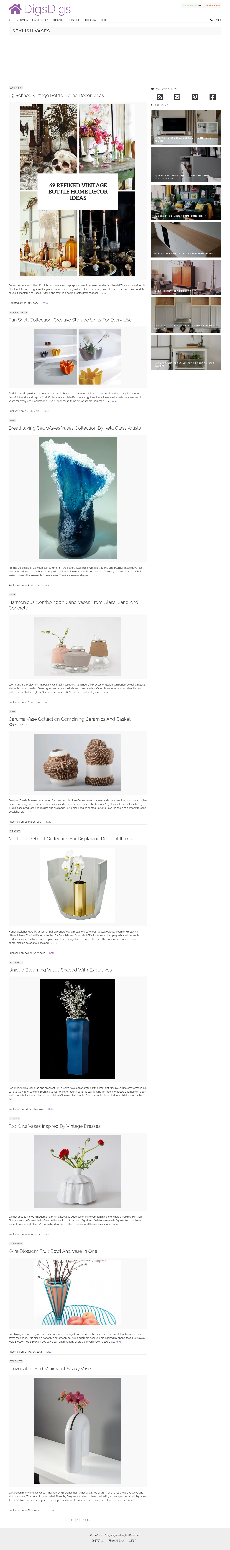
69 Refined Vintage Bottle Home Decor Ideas (56, 95)
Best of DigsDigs (40, 20)
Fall (200, 5)
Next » (86, 1519)
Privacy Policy (116, 1540)
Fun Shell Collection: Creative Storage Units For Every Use (70, 320)
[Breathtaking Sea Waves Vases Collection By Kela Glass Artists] (78, 557)
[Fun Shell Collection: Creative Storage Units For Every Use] (77, 383)
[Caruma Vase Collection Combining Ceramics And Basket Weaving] (77, 790)
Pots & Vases (16, 962)
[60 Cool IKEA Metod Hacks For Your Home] (186, 239)
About (132, 1540)
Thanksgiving (212, 5)
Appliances (22, 20)
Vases (24, 312)
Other (104, 20)
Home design (90, 20)
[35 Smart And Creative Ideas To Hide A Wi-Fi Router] (186, 352)
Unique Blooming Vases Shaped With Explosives (60, 970)
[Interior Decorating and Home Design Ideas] (40, 16)
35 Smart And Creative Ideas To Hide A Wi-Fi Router (185, 364)
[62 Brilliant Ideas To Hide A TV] (186, 277)
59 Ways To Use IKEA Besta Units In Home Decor (182, 139)
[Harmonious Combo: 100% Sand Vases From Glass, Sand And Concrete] (77, 674)
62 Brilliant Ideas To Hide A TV (176, 291)
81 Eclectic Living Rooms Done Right (180, 216)
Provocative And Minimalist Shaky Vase (50, 1368)
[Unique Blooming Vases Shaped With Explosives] (77, 1078)
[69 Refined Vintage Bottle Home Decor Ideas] (77, 275)
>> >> (103, 292)
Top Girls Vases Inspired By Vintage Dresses (54, 1126)
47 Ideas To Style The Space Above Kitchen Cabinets (184, 327)
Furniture (74, 20)
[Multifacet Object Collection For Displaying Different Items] (77, 921)
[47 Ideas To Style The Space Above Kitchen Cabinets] (186, 315)
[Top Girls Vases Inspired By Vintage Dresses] (77, 1206)
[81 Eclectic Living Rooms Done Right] (186, 202)
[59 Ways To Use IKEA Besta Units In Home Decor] (186, 127)
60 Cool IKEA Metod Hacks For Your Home (183, 253)
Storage (14, 312)
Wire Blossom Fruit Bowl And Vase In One (53, 1251)
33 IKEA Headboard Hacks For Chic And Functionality (181, 177)
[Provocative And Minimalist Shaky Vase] (77, 1482)
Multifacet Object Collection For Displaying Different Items (70, 838)
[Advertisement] (115, 61)
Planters (14, 1119)
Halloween (189, 5)
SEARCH (217, 20)
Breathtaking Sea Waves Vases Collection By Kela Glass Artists (75, 428)
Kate (45, 302)
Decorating (58, 20)
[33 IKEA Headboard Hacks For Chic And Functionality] (186, 164)
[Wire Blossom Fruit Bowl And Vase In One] (77, 1324)
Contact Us (97, 1540)
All (10, 20)
